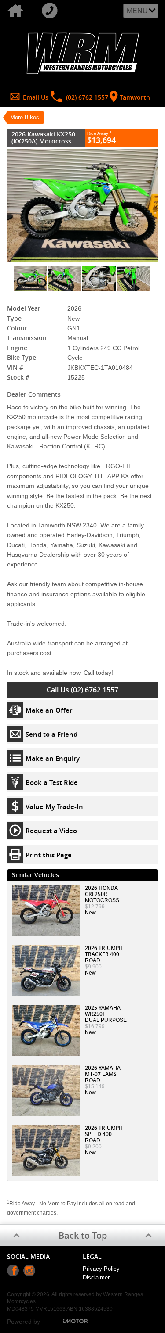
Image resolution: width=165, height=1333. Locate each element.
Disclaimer (96, 1277)
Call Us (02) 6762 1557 (82, 690)
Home (17, 11)
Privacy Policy (101, 1268)
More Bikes (24, 117)
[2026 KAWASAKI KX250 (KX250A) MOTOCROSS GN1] (82, 205)
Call (51, 11)
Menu (137, 10)
